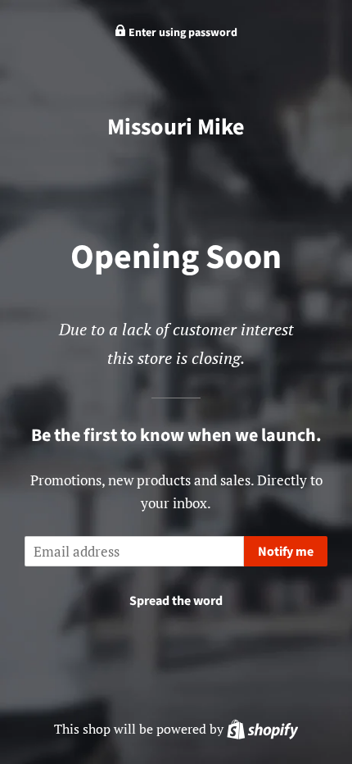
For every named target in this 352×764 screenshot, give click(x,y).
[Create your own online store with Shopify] (262, 729)
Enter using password (181, 33)
